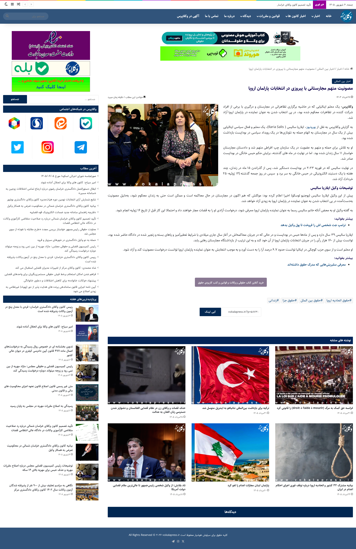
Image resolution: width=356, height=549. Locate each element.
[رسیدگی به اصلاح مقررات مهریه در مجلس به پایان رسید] (87, 412)
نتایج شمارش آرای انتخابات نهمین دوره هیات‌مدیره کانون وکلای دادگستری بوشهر (51, 199)
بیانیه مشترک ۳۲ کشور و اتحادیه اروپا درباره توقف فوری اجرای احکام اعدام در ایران (314, 487)
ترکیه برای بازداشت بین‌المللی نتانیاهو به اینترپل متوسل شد (235, 408)
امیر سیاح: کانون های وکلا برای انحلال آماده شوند (68, 182)
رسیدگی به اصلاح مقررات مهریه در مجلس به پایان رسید (41, 406)
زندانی (273, 300)
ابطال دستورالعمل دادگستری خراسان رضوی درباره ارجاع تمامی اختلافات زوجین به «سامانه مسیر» (51, 191)
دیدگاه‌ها (230, 512)
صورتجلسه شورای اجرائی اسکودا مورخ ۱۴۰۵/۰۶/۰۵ (68, 176)
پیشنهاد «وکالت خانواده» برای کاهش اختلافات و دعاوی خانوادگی (60, 280)
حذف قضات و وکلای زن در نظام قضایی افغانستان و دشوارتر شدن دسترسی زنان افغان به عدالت (148, 410)
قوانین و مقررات (269, 16)
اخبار (317, 16)
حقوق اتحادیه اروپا (338, 300)
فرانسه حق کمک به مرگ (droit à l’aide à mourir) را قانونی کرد (315, 408)
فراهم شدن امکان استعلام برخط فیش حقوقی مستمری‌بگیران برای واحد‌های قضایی (50, 274)
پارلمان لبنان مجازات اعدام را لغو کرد (248, 485)
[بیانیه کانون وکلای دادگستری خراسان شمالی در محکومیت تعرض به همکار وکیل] (87, 452)
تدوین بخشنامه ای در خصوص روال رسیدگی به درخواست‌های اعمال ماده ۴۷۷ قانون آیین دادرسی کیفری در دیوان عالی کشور (38, 350)
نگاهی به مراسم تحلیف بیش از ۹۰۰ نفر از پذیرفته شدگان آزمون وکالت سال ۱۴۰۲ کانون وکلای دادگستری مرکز (41, 487)
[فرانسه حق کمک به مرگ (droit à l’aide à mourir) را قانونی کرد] (314, 375)
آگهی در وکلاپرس (188, 16)
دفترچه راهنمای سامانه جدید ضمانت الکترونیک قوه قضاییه (63, 212)
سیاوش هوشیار (202, 535)
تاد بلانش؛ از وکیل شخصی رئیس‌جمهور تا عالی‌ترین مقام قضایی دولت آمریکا (149, 487)
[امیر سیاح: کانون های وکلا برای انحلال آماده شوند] (87, 333)
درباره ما (229, 16)
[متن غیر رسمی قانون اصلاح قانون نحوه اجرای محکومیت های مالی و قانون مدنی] (87, 392)
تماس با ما (211, 16)
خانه (328, 16)
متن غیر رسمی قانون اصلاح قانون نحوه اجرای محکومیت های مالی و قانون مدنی (38, 388)
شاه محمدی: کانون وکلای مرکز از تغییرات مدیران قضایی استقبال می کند (55, 268)
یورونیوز (311, 127)
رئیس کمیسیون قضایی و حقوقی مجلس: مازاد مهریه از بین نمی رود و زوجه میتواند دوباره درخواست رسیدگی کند (50, 248)
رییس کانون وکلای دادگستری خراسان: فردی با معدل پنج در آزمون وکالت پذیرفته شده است (51, 259)
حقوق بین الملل (311, 300)
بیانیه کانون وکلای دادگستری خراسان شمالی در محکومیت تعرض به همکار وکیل (51, 206)
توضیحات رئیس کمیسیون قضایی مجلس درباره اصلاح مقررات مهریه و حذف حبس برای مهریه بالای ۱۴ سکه (38, 467)
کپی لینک (210, 312)
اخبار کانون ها (297, 16)
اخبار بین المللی (326, 69)
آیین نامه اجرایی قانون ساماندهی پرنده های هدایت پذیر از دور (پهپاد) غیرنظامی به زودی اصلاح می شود (51, 289)
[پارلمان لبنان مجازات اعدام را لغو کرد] (230, 452)
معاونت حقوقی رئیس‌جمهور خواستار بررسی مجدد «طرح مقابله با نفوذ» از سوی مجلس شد (52, 231)
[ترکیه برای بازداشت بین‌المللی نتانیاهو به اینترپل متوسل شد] (230, 375)
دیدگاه (247, 16)
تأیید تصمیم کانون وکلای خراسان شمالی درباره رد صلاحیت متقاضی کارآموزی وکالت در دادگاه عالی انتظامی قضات (252, 5)
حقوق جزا (289, 300)
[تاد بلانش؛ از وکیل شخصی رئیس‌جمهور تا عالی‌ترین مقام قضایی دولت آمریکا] (146, 452)
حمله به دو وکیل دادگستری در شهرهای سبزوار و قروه (66, 240)
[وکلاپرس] (347, 16)
